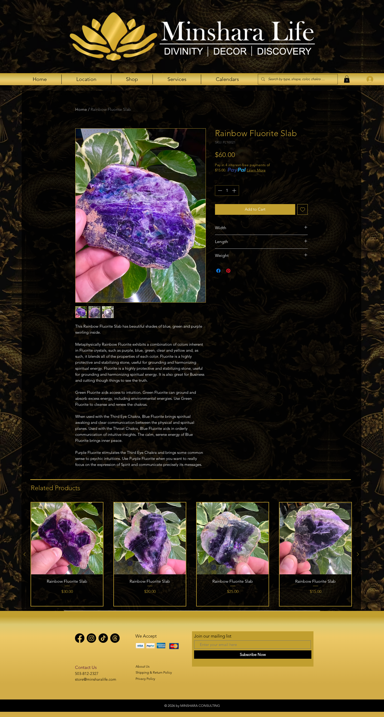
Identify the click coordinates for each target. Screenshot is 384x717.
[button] (347, 79)
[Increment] (234, 190)
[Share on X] (238, 271)
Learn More (256, 170)
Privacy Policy (145, 679)
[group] (191, 554)
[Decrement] (219, 190)
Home (81, 109)
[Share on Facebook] (218, 271)
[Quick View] (67, 538)
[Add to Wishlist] (302, 209)
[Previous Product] (24, 554)
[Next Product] (358, 554)
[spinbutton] (227, 190)
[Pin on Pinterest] (228, 271)
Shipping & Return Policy (154, 672)
